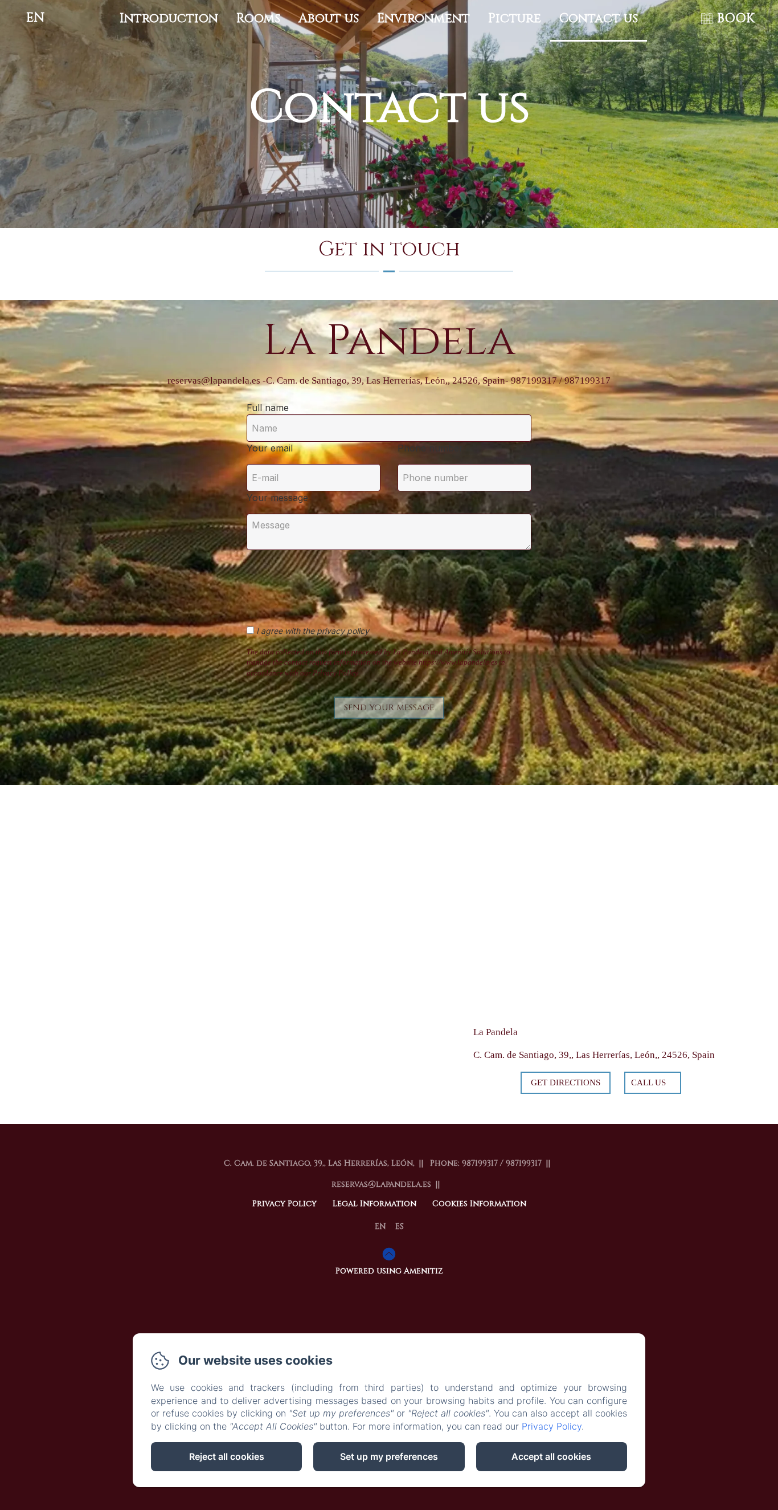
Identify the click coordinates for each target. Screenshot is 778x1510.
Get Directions (565, 1082)
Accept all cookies (551, 1456)
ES (399, 1226)
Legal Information (374, 1203)
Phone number (430, 448)
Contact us (598, 18)
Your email (270, 448)
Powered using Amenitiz (389, 1270)
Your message (277, 497)
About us (328, 18)
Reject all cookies (226, 1456)
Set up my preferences (389, 1456)
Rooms (258, 18)
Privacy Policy (284, 1203)
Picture (514, 18)
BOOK (736, 18)
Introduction (169, 18)
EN (380, 1226)
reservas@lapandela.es (381, 1184)
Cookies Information (479, 1203)
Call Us (648, 1082)
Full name (268, 407)
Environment (423, 18)
